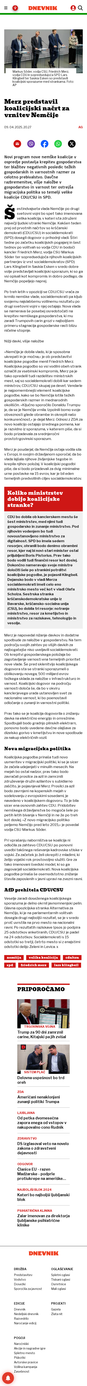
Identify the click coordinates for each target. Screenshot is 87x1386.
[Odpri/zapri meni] (9, 8)
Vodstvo (20, 1279)
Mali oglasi (58, 1288)
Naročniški (21, 1343)
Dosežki (20, 1284)
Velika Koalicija (43, 957)
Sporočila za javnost (28, 1288)
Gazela (56, 1309)
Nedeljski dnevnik (26, 1314)
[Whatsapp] (58, 144)
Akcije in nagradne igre (30, 1348)
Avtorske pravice (26, 1362)
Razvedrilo (21, 1318)
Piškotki (19, 1357)
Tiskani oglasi (60, 1279)
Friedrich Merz (33, 965)
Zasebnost (21, 1371)
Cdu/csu (72, 957)
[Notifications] (8, 1378)
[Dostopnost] (15, 8)
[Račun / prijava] (74, 7)
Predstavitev (23, 1275)
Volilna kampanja (25, 1367)
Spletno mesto (24, 1353)
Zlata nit (57, 1314)
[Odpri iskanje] (80, 7)
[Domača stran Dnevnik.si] (43, 8)
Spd (10, 965)
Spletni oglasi (60, 1275)
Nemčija (14, 957)
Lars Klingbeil (66, 965)
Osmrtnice (58, 1284)
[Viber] (31, 144)
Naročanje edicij (25, 1323)
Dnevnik (20, 1309)
